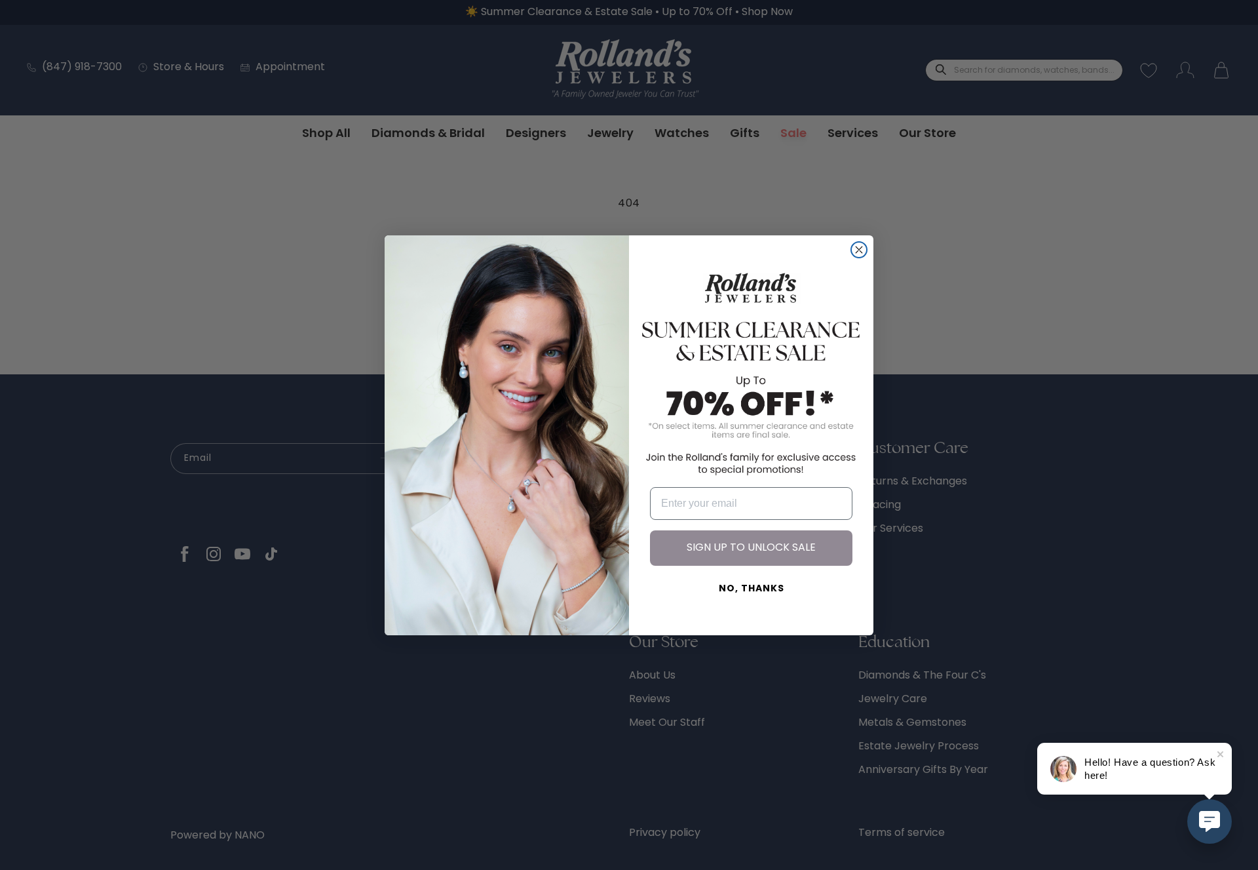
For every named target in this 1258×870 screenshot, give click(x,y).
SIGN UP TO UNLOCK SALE (751, 548)
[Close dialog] (859, 250)
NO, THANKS (751, 589)
